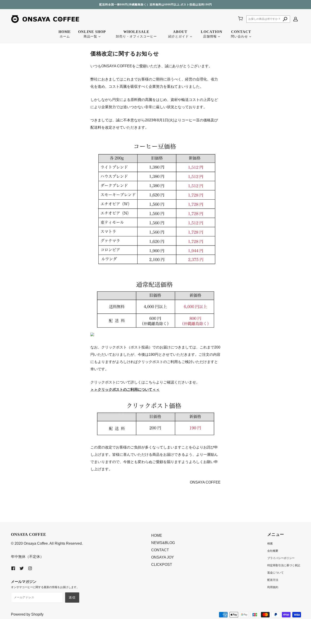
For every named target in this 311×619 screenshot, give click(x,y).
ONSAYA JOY (162, 557)
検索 (270, 543)
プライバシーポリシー (281, 558)
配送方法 (272, 579)
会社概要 (272, 550)
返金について (275, 572)
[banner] (45, 19)
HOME (156, 535)
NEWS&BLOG (163, 543)
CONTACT (160, 550)
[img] (295, 19)
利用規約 (272, 587)
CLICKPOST (161, 564)
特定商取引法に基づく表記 (283, 565)
